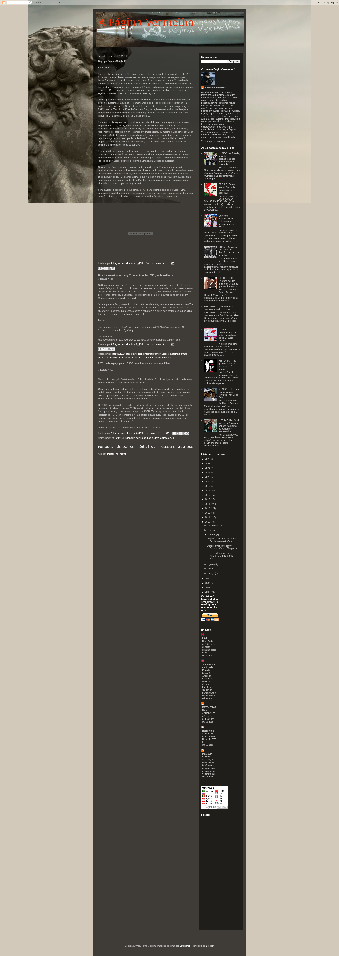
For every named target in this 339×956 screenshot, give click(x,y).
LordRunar (185, 946)
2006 (208, 592)
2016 (208, 495)
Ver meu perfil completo (213, 141)
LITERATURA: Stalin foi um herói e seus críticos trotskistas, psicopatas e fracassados (229, 426)
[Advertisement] (215, 874)
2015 (208, 499)
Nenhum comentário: (157, 263)
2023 (208, 472)
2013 (208, 508)
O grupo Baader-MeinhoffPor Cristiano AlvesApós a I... (221, 540)
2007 (208, 587)
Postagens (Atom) (116, 453)
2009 (208, 578)
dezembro (213, 525)
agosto (211, 564)
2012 (208, 512)
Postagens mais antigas (176, 446)
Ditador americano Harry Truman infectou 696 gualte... (223, 547)
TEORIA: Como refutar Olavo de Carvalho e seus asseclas (227, 188)
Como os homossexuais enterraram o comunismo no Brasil (226, 221)
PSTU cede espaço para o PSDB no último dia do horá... (220, 556)
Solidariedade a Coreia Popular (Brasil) (209, 668)
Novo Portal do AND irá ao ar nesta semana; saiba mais (209, 647)
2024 (208, 468)
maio (210, 568)
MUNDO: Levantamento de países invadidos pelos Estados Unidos (227, 335)
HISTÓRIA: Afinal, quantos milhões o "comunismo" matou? (228, 364)
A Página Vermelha (146, 22)
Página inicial (146, 446)
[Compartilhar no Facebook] (109, 268)
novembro (213, 530)
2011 (208, 517)
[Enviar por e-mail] (99, 268)
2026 (208, 459)
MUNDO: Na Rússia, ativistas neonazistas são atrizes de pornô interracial (229, 159)
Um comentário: (154, 433)
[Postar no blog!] (103, 268)
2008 (208, 583)
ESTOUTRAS (209, 707)
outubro (212, 534)
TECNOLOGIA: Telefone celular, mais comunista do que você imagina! (228, 282)
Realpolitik (208, 730)
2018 (208, 486)
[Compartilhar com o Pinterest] (113, 268)
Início (205, 638)
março (211, 573)
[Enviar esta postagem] (172, 263)
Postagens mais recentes (116, 446)
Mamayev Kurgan (207, 755)
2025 (208, 463)
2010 (208, 521)
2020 (208, 481)
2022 (208, 477)
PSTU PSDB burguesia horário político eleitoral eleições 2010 (142, 438)
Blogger (210, 946)
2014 (208, 504)
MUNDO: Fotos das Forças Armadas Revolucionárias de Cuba (229, 393)
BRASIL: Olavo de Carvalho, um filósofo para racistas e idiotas (229, 251)
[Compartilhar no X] (106, 268)
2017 (208, 490)
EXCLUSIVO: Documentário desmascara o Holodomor (218, 308)
